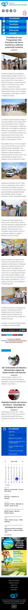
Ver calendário (8, 534)
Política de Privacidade (14, 580)
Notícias (18, 339)
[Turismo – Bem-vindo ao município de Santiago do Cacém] (14, 575)
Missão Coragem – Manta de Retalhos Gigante (12, 512)
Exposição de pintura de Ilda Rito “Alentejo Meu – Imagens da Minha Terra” (14, 530)
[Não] (26, 604)
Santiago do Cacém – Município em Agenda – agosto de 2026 (14, 504)
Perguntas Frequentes (14, 583)
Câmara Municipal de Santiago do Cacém (14, 5)
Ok (14, 606)
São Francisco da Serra (15, 342)
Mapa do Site (14, 585)
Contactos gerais (14, 587)
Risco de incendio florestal (25, 13)
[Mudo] (20, 330)
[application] (14, 330)
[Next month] (23, 461)
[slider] (23, 330)
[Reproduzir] (3, 330)
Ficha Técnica (14, 590)
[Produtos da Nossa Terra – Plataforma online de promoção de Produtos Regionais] (14, 549)
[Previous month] (5, 461)
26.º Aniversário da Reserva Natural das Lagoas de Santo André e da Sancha (14, 370)
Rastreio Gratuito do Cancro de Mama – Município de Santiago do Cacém (14, 404)
